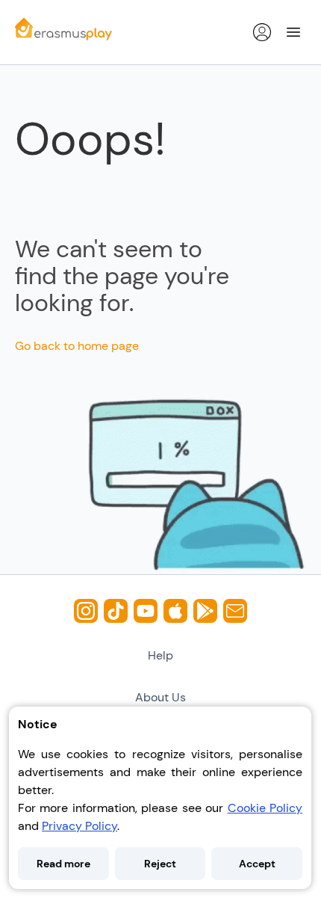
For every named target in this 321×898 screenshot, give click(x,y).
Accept (257, 863)
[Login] (262, 32)
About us (160, 697)
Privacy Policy (79, 826)
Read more (63, 863)
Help (160, 655)
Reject (160, 863)
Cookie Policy (265, 808)
